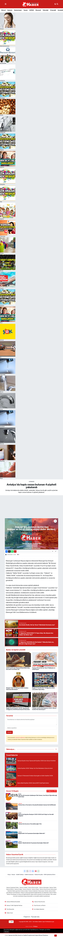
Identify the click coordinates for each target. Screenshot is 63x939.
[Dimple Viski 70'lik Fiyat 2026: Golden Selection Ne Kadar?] (18, 679)
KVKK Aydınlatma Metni (49, 874)
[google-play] (35, 916)
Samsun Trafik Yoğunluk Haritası (14, 905)
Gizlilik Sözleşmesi (29, 874)
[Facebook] (24, 871)
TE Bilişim (35, 926)
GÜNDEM (31, 481)
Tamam (6, 931)
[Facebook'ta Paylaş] (6, 551)
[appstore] (27, 916)
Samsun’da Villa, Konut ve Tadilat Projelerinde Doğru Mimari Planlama (28, 935)
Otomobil (53, 10)
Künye (9, 874)
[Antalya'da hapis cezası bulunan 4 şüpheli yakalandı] (31, 533)
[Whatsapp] (38, 871)
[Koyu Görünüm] (55, 4)
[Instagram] (30, 871)
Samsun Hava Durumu (39, 901)
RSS (12, 921)
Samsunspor (18, 10)
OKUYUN (53, 929)
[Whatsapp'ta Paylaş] (12, 551)
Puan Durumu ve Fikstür (39, 905)
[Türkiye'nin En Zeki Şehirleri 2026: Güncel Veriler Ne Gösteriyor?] (44, 699)
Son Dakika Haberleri (39, 909)
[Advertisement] (31, 507)
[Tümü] (56, 749)
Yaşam (26, 10)
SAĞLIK (31, 10)
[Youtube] (35, 871)
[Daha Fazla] (15, 551)
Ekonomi (38, 10)
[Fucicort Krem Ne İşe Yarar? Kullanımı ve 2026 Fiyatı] (44, 659)
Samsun (9, 10)
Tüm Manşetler (10, 909)
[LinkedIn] (33, 871)
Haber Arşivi (10, 912)
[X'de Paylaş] (9, 551)
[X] (27, 871)
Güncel (3, 10)
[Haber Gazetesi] (30, 4)
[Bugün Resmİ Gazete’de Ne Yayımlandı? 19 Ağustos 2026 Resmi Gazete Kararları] (18, 699)
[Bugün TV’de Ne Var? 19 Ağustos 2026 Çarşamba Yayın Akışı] (44, 679)
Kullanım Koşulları (39, 874)
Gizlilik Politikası (20, 874)
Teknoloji (45, 10)
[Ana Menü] (5, 4)
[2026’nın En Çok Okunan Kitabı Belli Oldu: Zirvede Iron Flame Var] (18, 659)
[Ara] (57, 4)
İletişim (13, 874)
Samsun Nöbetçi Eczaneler (13, 901)
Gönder (9, 732)
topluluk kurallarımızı (20, 737)
